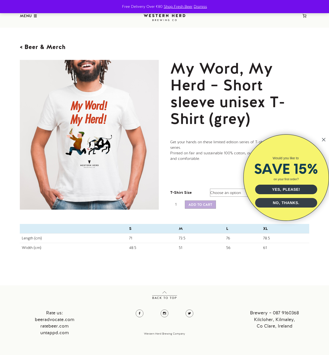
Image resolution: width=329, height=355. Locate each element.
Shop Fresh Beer (178, 6)
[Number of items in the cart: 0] (304, 16)
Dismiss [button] (200, 6)
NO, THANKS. (286, 203)
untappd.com (54, 333)
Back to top (164, 298)
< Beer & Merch (42, 47)
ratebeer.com (54, 326)
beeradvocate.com (54, 319)
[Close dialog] (323, 139)
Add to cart (200, 204)
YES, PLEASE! (286, 189)
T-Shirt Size (181, 192)
